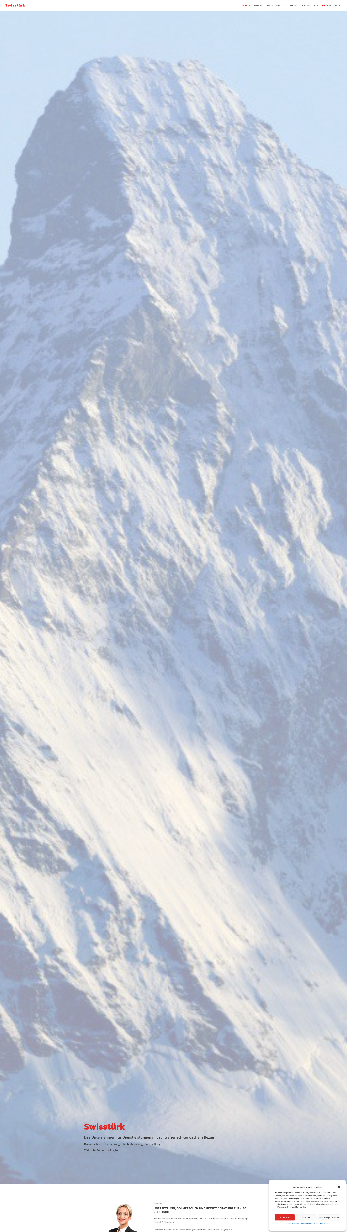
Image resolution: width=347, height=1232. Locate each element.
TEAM (268, 5)
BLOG (316, 5)
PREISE (293, 5)
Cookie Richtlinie (292, 1223)
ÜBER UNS (257, 5)
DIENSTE (280, 5)
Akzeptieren (285, 1217)
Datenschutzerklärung (310, 1223)
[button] (339, 1187)
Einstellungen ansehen (329, 1217)
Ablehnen (306, 1217)
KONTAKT (306, 5)
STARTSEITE (244, 5)
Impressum (324, 1223)
